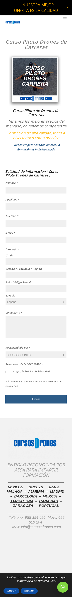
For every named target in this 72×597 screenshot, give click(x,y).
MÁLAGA (15, 491)
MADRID (57, 491)
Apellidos (12, 199)
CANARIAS (48, 501)
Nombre (11, 183)
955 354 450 (35, 517)
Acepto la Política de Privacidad (31, 371)
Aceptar (11, 590)
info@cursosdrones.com (40, 527)
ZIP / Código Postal (18, 282)
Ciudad (10, 255)
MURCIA (50, 496)
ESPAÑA (11, 295)
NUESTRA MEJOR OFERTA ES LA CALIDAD (36, 7)
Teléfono (11, 216)
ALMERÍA (36, 491)
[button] (62, 587)
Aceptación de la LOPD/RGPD (24, 364)
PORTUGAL (49, 506)
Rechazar (29, 590)
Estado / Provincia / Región (24, 268)
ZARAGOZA (23, 506)
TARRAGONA (21, 501)
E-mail (10, 232)
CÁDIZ (54, 487)
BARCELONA (25, 496)
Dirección (12, 249)
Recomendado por (17, 347)
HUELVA (36, 487)
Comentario (13, 312)
